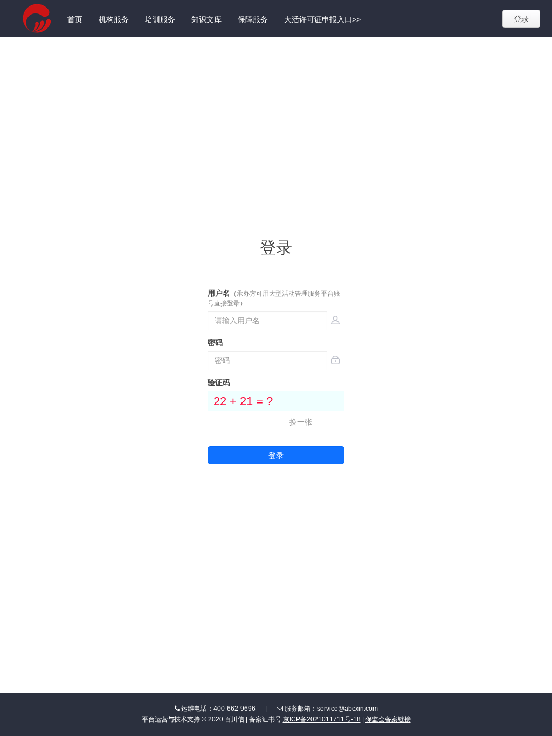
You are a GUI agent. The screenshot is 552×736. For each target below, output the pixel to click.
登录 (521, 19)
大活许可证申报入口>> (322, 19)
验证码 (219, 382)
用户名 (274, 298)
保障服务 (253, 19)
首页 (74, 19)
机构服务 (114, 19)
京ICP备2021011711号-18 (322, 719)
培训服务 (160, 19)
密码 (215, 342)
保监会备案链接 (388, 719)
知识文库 (206, 19)
